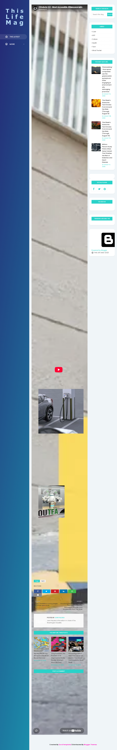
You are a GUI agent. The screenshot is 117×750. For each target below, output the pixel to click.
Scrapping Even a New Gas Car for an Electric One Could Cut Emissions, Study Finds (76, 657)
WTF (93, 35)
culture (94, 39)
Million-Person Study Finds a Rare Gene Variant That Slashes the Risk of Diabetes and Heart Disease (107, 153)
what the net (96, 50)
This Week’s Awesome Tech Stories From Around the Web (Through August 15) (107, 129)
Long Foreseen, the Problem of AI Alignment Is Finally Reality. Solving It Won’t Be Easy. (58, 657)
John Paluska (59, 618)
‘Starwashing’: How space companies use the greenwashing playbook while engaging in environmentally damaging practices (107, 79)
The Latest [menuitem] (15, 36)
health (94, 43)
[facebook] (94, 189)
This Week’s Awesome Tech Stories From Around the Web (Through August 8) (107, 107)
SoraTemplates (65, 745)
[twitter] (99, 189)
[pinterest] (105, 189)
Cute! (94, 32)
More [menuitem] (12, 44)
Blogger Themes (90, 745)
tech (43, 581)
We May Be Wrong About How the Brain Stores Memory (41, 655)
